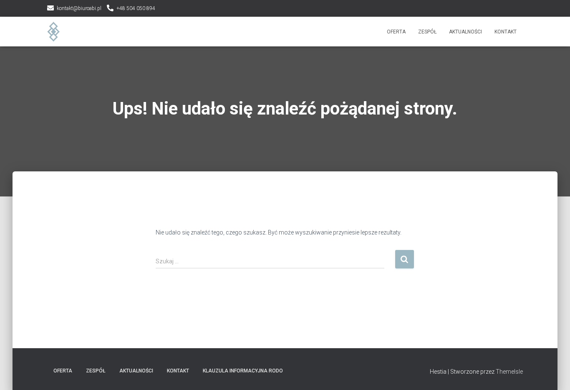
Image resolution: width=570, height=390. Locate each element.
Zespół (427, 32)
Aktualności (465, 32)
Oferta (396, 32)
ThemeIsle (509, 371)
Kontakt (505, 32)
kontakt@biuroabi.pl (79, 8)
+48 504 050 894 (135, 8)
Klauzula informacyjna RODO (243, 371)
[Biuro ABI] (53, 31)
